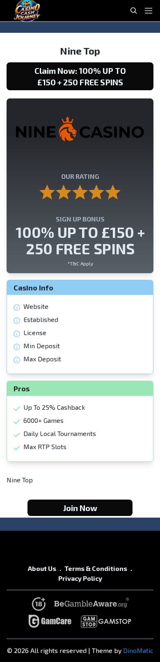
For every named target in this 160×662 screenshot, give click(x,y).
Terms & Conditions (95, 568)
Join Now (80, 508)
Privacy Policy (80, 578)
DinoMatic (138, 650)
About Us (42, 568)
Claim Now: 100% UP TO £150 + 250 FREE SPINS (80, 76)
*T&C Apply (80, 263)
